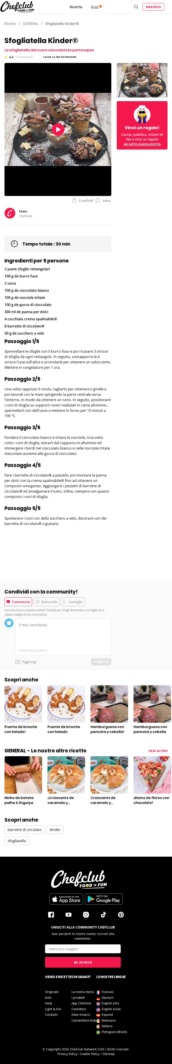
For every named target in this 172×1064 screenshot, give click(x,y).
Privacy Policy (67, 1054)
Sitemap (108, 1054)
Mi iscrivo (83, 962)
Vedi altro (158, 751)
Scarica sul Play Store (104, 899)
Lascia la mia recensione (59, 56)
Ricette (76, 7)
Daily (48, 1003)
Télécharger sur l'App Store (66, 899)
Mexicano (109, 1020)
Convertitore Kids (83, 1020)
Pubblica (101, 662)
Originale (51, 992)
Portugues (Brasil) (114, 1032)
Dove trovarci (80, 1014)
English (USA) (111, 1009)
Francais (108, 992)
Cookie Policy (89, 1054)
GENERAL (31, 23)
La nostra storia (82, 992)
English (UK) (110, 1003)
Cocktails (51, 1014)
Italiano (107, 1026)
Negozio (153, 7)
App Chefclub (81, 1003)
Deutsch (108, 997)
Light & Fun (53, 1009)
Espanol (107, 1014)
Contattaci (78, 1009)
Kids (48, 997)
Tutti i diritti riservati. (113, 1049)
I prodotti (78, 997)
